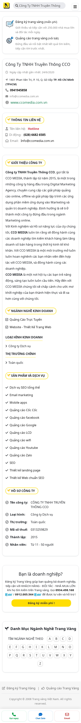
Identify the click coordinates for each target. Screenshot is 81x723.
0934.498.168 (65, 590)
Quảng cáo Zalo (21, 455)
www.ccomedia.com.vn (29, 102)
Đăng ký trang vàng (36, 22)
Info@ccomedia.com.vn (37, 141)
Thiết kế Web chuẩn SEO (27, 478)
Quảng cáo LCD (21, 433)
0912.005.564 (24, 594)
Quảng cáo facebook (24, 418)
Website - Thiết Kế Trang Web (30, 327)
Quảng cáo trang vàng (37, 38)
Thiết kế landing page (25, 470)
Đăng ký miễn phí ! (41, 603)
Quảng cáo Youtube (24, 448)
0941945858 (18, 90)
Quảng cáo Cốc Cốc (23, 410)
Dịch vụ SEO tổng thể (25, 387)
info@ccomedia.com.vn (24, 96)
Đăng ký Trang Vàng (21, 688)
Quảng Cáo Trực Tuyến (26, 319)
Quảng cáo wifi (20, 440)
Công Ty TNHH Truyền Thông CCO (37, 6)
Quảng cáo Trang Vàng (62, 688)
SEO (12, 463)
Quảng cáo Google (23, 425)
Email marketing (21, 395)
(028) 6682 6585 (35, 135)
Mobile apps (18, 402)
